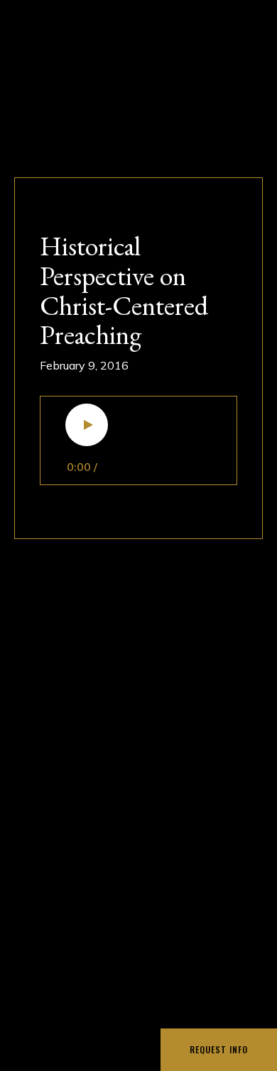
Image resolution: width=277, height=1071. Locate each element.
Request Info (219, 1049)
